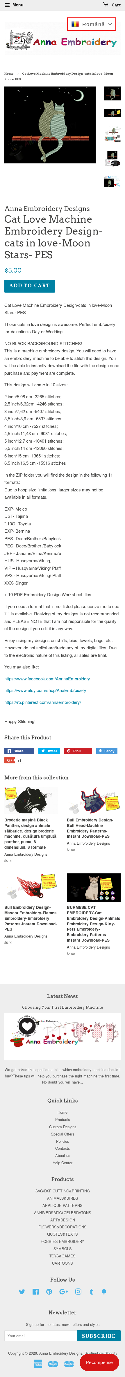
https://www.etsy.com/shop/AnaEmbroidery (45, 690)
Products (62, 1119)
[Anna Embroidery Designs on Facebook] (35, 1292)
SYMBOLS (62, 1248)
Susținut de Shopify (101, 1353)
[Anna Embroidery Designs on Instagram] (78, 1292)
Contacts (62, 1148)
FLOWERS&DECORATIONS (62, 1227)
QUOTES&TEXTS (62, 1234)
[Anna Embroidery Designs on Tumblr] (91, 1292)
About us (62, 1155)
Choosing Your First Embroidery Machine (62, 1007)
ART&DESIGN (62, 1220)
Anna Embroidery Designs (60, 1353)
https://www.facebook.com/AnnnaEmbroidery (47, 678)
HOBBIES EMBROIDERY (62, 1241)
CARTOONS (62, 1263)
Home (9, 73)
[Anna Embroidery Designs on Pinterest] (49, 1292)
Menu (17, 5)
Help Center (62, 1162)
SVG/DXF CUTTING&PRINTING (62, 1191)
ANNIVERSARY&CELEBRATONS (62, 1212)
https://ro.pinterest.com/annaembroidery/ (42, 702)
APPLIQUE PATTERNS (62, 1205)
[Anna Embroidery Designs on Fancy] (104, 1292)
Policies (62, 1141)
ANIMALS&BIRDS (62, 1198)
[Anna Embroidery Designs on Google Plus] (63, 1292)
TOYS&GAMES (62, 1256)
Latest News (62, 996)
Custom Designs (62, 1126)
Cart (116, 5)
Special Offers (62, 1134)
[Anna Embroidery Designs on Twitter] (22, 1292)
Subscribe (99, 1336)
